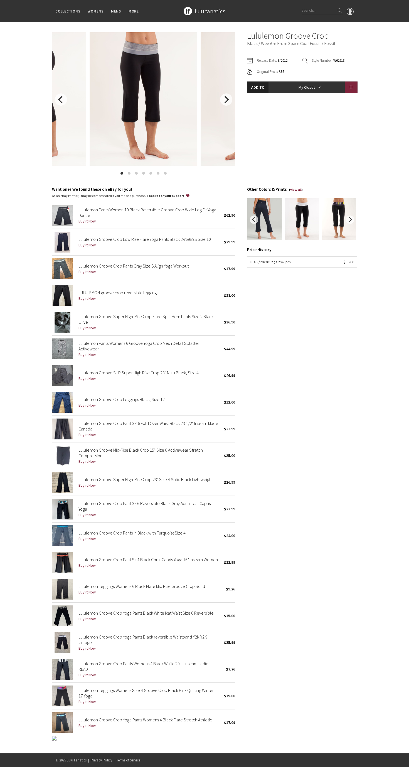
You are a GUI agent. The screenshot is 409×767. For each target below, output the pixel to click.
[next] (226, 99)
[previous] (61, 99)
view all (296, 189)
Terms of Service (128, 760)
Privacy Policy (101, 760)
